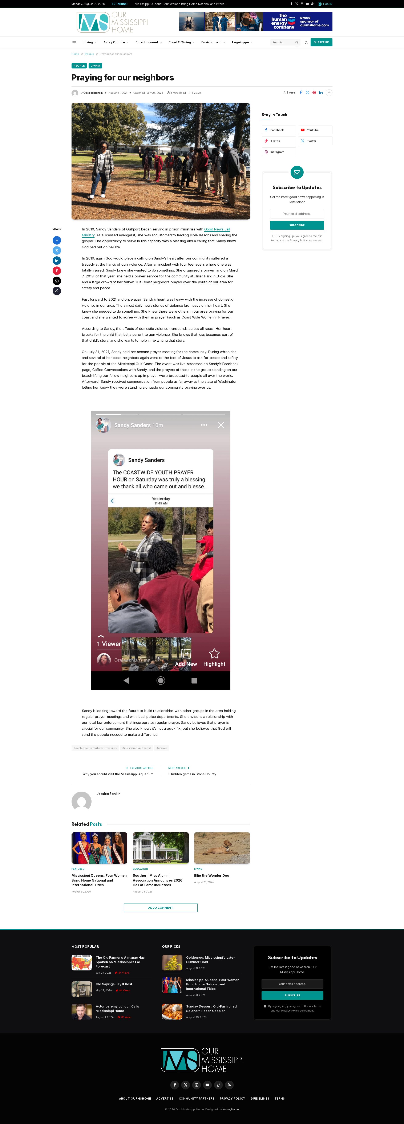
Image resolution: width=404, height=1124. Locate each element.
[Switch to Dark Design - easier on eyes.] (306, 42)
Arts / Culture (114, 42)
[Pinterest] (57, 270)
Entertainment (147, 42)
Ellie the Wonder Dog (211, 875)
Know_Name (231, 1109)
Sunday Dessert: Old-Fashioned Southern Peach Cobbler (211, 1008)
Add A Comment (160, 907)
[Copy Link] (57, 290)
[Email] (57, 280)
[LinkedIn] (57, 260)
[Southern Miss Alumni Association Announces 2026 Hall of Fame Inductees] (161, 848)
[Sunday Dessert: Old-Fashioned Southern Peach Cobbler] (172, 1012)
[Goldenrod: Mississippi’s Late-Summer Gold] (172, 963)
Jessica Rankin (93, 92)
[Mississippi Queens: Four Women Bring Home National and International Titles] (99, 848)
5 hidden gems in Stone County (192, 774)
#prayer (161, 747)
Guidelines (259, 1098)
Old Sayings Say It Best (114, 984)
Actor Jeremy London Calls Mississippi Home (117, 1008)
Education (140, 868)
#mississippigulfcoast (136, 747)
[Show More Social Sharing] (329, 92)
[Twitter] (57, 250)
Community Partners (197, 1098)
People (79, 65)
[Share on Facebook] (301, 92)
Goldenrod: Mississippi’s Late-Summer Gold (210, 959)
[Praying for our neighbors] (161, 161)
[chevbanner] (255, 30)
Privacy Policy (299, 240)
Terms (280, 1098)
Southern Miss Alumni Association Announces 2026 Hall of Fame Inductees (157, 880)
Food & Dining (180, 42)
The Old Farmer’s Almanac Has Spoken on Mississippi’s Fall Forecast (120, 961)
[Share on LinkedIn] (321, 92)
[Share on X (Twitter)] (307, 92)
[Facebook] (57, 240)
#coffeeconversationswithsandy (95, 747)
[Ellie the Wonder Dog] (222, 848)
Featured (78, 868)
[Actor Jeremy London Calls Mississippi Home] (82, 1012)
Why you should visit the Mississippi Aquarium (117, 774)
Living (88, 42)
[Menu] (74, 42)
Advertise (164, 1098)
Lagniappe (240, 42)
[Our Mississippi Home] (112, 22)
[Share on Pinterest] (314, 92)
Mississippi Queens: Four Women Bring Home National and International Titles (182, 4)
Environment (211, 42)
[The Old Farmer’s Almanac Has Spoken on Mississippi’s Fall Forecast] (82, 963)
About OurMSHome (135, 1098)
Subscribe (321, 42)
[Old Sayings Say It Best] (82, 989)
